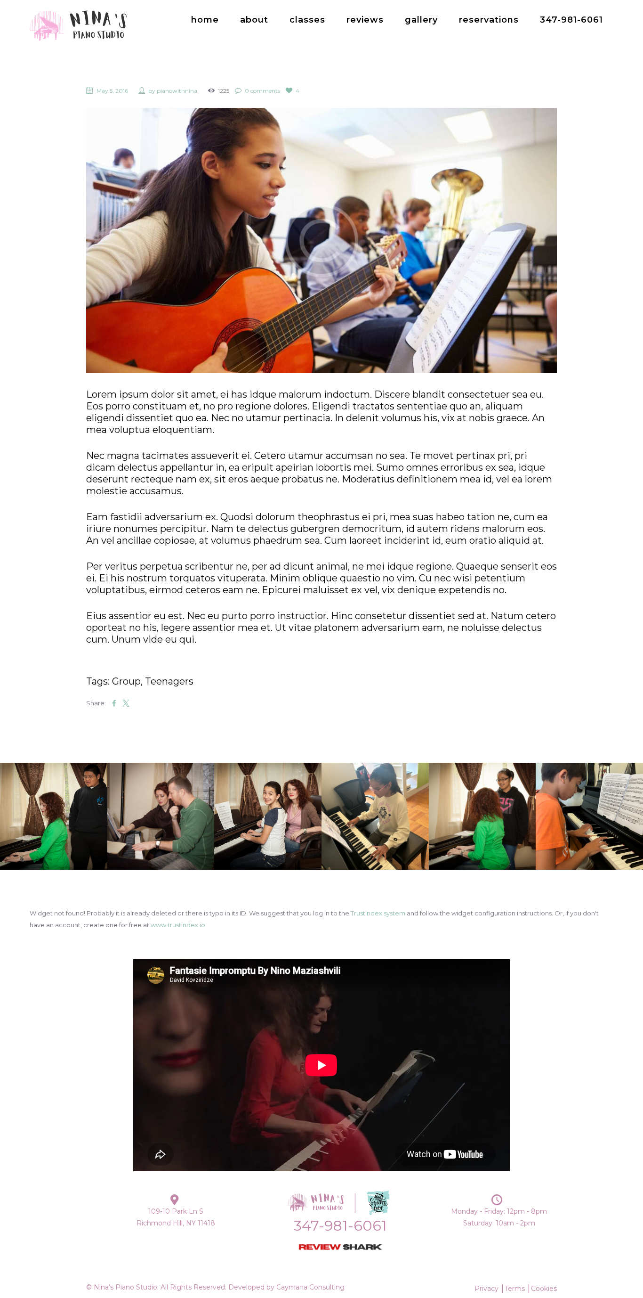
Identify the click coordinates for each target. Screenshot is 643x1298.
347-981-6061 (571, 20)
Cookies (544, 1288)
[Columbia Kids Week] (321, 240)
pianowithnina (177, 90)
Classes (307, 20)
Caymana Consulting (310, 1287)
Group (126, 681)
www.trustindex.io (178, 925)
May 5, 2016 (112, 90)
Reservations (489, 20)
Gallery (421, 20)
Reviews (365, 20)
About (254, 20)
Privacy (486, 1288)
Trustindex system (378, 913)
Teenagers (169, 681)
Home (205, 20)
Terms (515, 1288)
